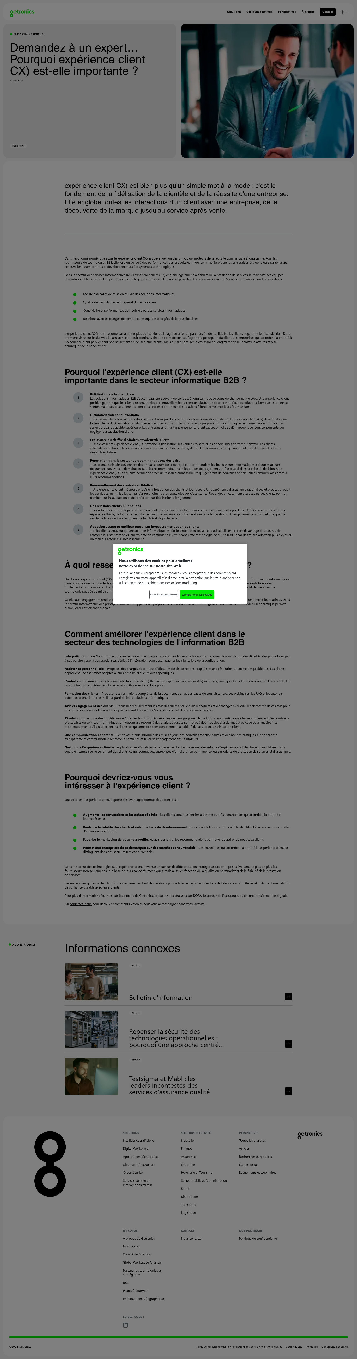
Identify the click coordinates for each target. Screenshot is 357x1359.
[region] (180, 574)
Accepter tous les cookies (197, 594)
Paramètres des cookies (163, 594)
